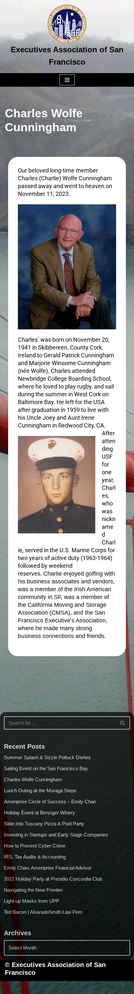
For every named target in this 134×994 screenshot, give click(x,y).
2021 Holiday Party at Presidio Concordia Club (53, 879)
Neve (34, 987)
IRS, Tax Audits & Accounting (35, 857)
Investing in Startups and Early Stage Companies (56, 834)
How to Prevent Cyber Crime (34, 845)
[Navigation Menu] (67, 79)
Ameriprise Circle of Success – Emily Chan (50, 801)
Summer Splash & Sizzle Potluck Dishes (47, 757)
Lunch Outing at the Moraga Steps (40, 790)
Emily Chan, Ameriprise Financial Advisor (47, 868)
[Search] (122, 723)
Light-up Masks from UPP (31, 901)
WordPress (92, 987)
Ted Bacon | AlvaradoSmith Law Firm (43, 912)
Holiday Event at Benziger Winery (39, 812)
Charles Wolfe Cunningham (33, 779)
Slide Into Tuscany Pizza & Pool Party (44, 823)
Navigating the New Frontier (33, 890)
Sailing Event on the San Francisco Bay (46, 768)
